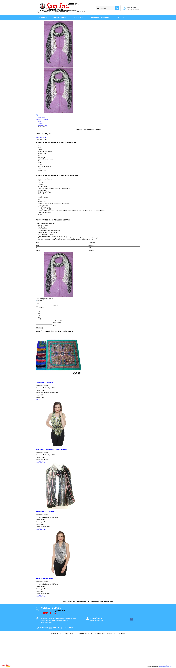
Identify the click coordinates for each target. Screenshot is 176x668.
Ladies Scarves (42, 125)
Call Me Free (69, 628)
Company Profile (59, 17)
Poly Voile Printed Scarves (45, 511)
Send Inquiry (42, 117)
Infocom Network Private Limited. (165, 666)
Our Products (78, 17)
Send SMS (56, 628)
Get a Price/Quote (41, 137)
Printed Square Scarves (44, 382)
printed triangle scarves (44, 578)
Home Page (43, 17)
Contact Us (120, 17)
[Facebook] (131, 620)
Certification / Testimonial (99, 17)
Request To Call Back (42, 119)
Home (39, 121)
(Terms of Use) (169, 665)
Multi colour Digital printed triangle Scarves (51, 449)
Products (40, 123)
